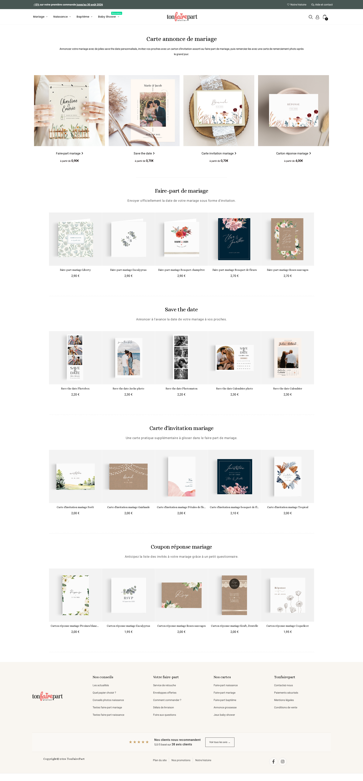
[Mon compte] (317, 17)
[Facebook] (273, 762)
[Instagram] (282, 762)
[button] (311, 17)
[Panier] (325, 16)
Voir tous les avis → (219, 742)
